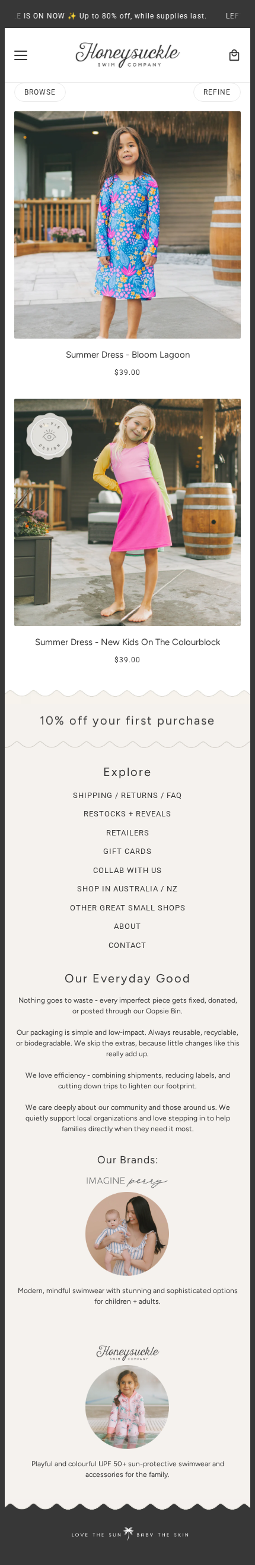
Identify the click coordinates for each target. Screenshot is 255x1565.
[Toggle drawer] (20, 55)
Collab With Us (127, 870)
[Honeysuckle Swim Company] (127, 55)
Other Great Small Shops (128, 907)
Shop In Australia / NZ (127, 888)
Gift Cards (127, 851)
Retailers (127, 832)
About (127, 926)
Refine (217, 92)
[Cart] (234, 55)
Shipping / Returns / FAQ (127, 795)
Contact (127, 945)
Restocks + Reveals (127, 813)
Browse (40, 92)
